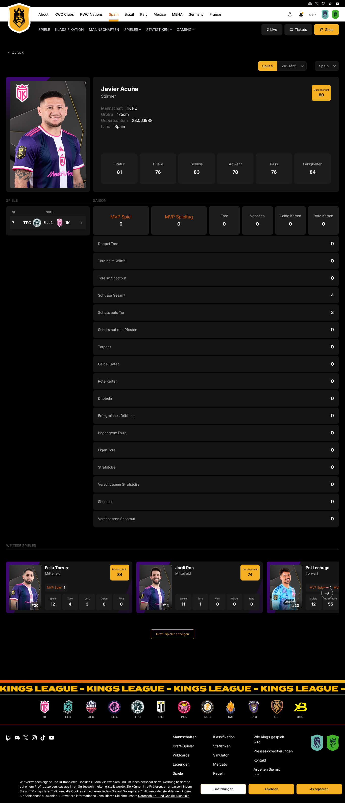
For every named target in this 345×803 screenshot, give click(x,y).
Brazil (129, 14)
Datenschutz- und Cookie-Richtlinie (163, 796)
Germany (196, 14)
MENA (177, 14)
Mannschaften (104, 29)
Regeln (219, 773)
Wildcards (181, 755)
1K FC (132, 108)
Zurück (17, 52)
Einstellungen (223, 789)
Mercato (220, 764)
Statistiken (157, 29)
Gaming (184, 29)
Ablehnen (271, 789)
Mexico (160, 14)
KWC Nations (91, 14)
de (311, 14)
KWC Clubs (64, 14)
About (43, 14)
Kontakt (260, 760)
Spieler (131, 29)
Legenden (181, 764)
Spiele (44, 29)
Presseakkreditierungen (273, 751)
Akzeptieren (319, 789)
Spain (113, 14)
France (215, 14)
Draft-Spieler (183, 746)
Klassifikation (69, 29)
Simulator (221, 755)
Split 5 (267, 66)
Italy (143, 14)
